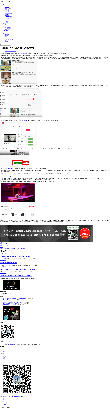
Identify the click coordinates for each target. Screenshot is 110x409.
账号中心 (7, 41)
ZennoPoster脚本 (8, 28)
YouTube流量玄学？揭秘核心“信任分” (10, 304)
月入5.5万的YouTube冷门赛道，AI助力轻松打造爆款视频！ (18, 269)
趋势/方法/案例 (8, 8)
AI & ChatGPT (8, 17)
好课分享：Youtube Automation (9, 299)
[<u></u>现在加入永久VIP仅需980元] (46, 241)
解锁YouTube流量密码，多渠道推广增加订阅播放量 (16, 276)
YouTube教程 (5, 30)
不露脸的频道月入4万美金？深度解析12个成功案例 (13, 303)
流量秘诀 (7, 14)
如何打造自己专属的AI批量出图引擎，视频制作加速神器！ (15, 298)
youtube (1, 242)
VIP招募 (4, 31)
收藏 (3, 243)
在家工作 (7, 19)
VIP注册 (7, 40)
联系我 (6, 36)
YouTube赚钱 (7, 51)
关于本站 (4, 33)
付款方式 (7, 35)
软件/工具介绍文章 (9, 25)
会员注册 (4, 350)
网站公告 (7, 34)
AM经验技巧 (7, 9)
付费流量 (7, 11)
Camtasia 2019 (10, 168)
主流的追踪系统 (8, 29)
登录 (1, 43)
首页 (4, 4)
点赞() (6, 243)
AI (0, 253)
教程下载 (4, 23)
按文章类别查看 (3, 293)
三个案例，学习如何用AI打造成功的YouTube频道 (15, 256)
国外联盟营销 (11, 344)
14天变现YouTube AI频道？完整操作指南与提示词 (13, 302)
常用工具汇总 (8, 27)
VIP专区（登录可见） (9, 39)
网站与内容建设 (8, 16)
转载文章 (7, 15)
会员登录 (4, 351)
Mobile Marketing (8, 13)
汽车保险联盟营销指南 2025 (8, 263)
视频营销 (7, 10)
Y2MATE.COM (24, 120)
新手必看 (7, 7)
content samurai (24, 53)
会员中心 (4, 37)
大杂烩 (6, 22)
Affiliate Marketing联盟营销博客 (13, 396)
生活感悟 (7, 21)
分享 (1, 243)
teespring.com (9, 176)
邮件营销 (7, 18)
